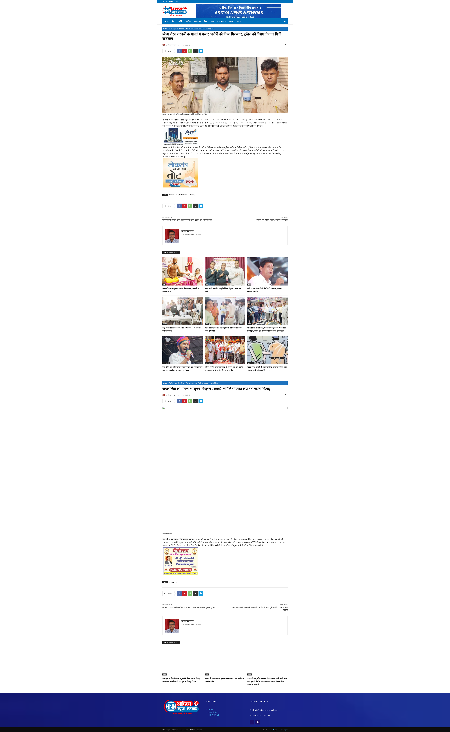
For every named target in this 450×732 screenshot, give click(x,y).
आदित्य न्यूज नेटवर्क (171, 45)
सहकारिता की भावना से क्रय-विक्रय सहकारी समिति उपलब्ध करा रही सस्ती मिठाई (187, 220)
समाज (212, 21)
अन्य (238, 21)
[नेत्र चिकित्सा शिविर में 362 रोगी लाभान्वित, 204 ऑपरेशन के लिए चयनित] (182, 311)
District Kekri (183, 195)
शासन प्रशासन (221, 21)
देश (173, 21)
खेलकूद (231, 21)
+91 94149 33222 (265, 715)
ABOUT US (212, 712)
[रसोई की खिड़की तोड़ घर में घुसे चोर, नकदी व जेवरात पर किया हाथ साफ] (225, 311)
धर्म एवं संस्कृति (166, 363)
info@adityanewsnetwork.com (266, 710)
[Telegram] (201, 51)
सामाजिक (188, 21)
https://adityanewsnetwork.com (191, 234)
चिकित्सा (165, 324)
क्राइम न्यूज (197, 21)
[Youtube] (257, 722)
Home (166, 21)
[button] (285, 21)
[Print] (195, 51)
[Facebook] (179, 51)
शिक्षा (205, 21)
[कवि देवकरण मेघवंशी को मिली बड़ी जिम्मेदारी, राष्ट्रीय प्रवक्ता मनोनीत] (267, 271)
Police (192, 195)
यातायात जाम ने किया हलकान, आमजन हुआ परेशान (272, 220)
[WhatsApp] (190, 51)
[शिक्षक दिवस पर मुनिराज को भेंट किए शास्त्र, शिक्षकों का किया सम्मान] (182, 271)
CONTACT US (213, 715)
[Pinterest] (184, 51)
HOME (210, 709)
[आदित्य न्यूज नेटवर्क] (163, 45)
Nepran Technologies (280, 730)
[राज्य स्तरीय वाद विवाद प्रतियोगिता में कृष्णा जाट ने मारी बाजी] (225, 271)
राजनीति (179, 21)
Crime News (173, 195)
